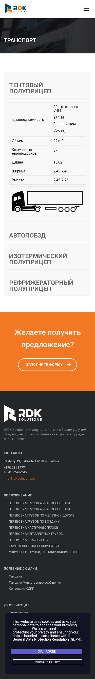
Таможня (15, 576)
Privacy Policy (47, 662)
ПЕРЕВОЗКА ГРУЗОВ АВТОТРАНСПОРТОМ (39, 503)
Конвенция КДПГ (21, 589)
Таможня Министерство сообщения (35, 582)
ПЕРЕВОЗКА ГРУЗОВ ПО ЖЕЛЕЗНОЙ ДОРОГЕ (41, 515)
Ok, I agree (47, 651)
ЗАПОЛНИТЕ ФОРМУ (44, 365)
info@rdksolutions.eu (19, 478)
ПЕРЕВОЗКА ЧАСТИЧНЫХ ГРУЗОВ (33, 527)
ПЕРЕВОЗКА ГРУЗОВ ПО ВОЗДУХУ (34, 521)
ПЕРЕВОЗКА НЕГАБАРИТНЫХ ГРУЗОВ (36, 534)
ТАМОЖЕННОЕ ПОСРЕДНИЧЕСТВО (34, 546)
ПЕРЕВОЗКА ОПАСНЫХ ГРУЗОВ (32, 540)
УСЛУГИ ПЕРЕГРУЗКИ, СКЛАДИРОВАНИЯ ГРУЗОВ (45, 552)
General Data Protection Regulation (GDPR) (47, 639)
